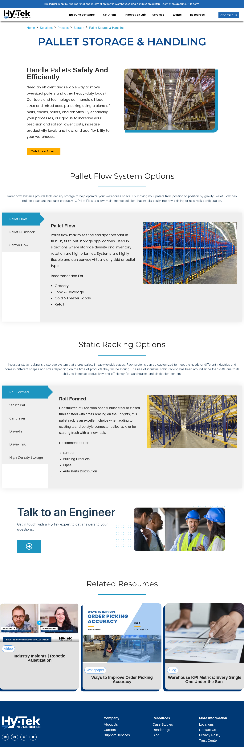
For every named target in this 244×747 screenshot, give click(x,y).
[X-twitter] (23, 737)
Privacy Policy (209, 735)
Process (63, 27)
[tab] (21, 219)
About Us (111, 724)
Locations (206, 724)
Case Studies (162, 724)
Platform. (194, 4)
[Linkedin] (5, 737)
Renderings (161, 730)
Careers (110, 730)
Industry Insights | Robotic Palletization (39, 658)
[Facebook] (14, 737)
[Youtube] (33, 737)
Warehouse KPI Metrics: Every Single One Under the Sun (204, 679)
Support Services (117, 735)
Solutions (46, 27)
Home (31, 27)
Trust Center (208, 740)
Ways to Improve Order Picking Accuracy (122, 679)
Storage (79, 27)
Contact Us (207, 730)
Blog (155, 735)
